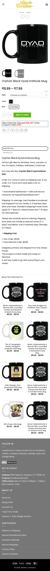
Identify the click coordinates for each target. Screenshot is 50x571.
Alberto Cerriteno (28, 567)
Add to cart (22, 115)
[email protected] (19, 478)
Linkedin (31, 453)
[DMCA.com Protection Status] (9, 462)
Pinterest (22, 453)
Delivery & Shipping (11, 530)
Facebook (40, 450)
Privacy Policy (8, 549)
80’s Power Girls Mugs (13, 424)
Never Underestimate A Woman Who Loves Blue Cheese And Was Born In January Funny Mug (37, 427)
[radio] (11, 101)
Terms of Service (10, 554)
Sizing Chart (7, 502)
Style (4, 95)
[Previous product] (27, 16)
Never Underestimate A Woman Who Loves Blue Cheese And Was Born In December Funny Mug (37, 348)
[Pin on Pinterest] (22, 131)
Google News (8, 456)
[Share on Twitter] (13, 131)
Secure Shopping (10, 544)
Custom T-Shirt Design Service (16, 516)
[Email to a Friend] (17, 131)
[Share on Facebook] (8, 131)
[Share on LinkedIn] (26, 131)
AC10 (19, 124)
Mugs (28, 12)
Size (3, 107)
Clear (46, 91)
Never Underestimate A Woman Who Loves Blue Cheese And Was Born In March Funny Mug (13, 309)
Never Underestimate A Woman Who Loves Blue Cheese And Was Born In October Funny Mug (37, 388)
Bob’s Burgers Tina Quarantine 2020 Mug (13, 386)
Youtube (13, 453)
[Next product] (23, 16)
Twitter (5, 453)
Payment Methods (10, 540)
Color (4, 101)
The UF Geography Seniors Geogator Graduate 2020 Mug (13, 346)
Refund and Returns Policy (14, 535)
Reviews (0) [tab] (8, 153)
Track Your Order (10, 511)
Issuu (38, 453)
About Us (6, 497)
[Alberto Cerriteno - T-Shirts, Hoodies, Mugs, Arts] (25, 4)
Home (21, 12)
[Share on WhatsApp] (4, 131)
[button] (3, 4)
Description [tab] (8, 148)
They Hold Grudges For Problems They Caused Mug (37, 308)
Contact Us (7, 507)
